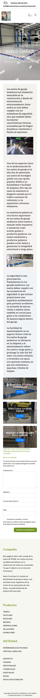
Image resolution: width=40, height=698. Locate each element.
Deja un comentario (28, 61)
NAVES (6, 676)
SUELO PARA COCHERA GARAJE (20, 410)
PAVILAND (7, 615)
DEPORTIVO (8, 658)
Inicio (9, 41)
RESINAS (7, 622)
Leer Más (20, 391)
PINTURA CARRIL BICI (12, 651)
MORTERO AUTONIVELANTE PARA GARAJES (20, 434)
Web (5, 510)
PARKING (7, 662)
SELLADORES (8, 629)
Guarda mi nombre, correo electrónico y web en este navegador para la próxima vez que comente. (19, 522)
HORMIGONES (9, 632)
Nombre (6, 492)
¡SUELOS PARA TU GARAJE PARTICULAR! (20, 386)
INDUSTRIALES (9, 665)
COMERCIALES (9, 669)
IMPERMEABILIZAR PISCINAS (15, 648)
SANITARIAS (8, 672)
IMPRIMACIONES (10, 625)
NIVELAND (7, 618)
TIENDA (6, 611)
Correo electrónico (11, 501)
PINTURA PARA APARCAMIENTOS (16, 448)
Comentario (8, 470)
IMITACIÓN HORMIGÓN (13, 679)
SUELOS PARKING (20, 41)
